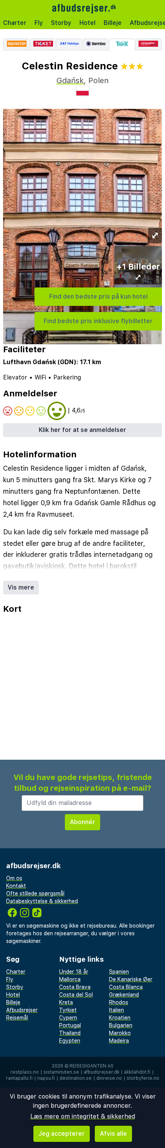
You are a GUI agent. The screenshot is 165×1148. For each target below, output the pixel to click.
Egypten (69, 1041)
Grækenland (124, 995)
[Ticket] (43, 44)
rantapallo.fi (19, 1078)
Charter (14, 22)
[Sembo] (95, 44)
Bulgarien (120, 1025)
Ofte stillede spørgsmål (35, 893)
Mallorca (70, 979)
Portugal (70, 1025)
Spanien (119, 972)
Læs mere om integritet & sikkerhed (82, 1116)
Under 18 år (73, 972)
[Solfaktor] (16, 44)
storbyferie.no (143, 1078)
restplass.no (24, 1072)
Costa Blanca (126, 987)
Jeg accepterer (61, 1133)
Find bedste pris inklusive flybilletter (98, 321)
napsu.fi (46, 1078)
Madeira (119, 1041)
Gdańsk (70, 80)
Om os (14, 878)
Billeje (113, 22)
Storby (61, 22)
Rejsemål (17, 1018)
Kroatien (119, 1018)
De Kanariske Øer (130, 979)
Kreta (66, 1002)
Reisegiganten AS (91, 1066)
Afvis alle (113, 1133)
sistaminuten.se (61, 1072)
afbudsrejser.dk (101, 1072)
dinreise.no (109, 1078)
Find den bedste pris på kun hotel (98, 296)
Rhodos (118, 1002)
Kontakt (16, 886)
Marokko (120, 1033)
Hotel (87, 22)
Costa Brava (75, 987)
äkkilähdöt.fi (137, 1072)
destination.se (75, 1078)
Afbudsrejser (22, 1010)
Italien (116, 1010)
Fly (39, 22)
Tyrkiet (68, 1010)
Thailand (70, 1033)
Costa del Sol (76, 995)
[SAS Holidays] (69, 44)
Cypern (68, 1018)
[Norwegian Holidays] (148, 44)
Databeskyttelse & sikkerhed (42, 901)
